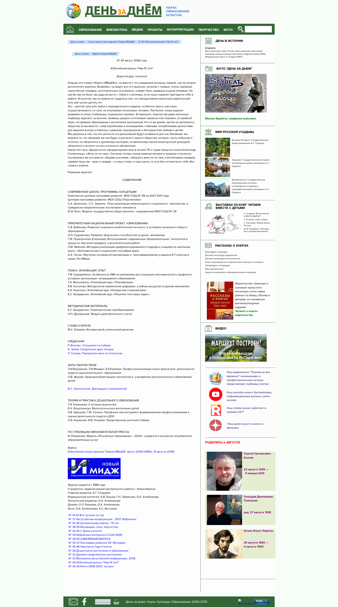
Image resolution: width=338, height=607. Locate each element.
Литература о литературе (217, 265)
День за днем (77, 42)
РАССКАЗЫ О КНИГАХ (231, 245)
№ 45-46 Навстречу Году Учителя (90, 546)
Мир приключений (214, 269)
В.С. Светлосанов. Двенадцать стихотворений (97, 388)
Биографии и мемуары (216, 252)
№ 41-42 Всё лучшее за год (86, 515)
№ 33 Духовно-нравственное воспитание (95, 554)
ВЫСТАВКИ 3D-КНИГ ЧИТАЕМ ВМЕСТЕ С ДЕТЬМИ (238, 206)
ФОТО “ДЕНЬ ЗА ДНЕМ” (234, 68)
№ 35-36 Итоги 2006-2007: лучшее (91, 566)
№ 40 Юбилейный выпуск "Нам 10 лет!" (159, 42)
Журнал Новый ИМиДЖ (104, 54)
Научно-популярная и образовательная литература (230, 272)
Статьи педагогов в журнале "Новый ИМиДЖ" (111, 42)
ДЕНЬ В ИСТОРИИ (229, 40)
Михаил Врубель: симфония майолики (230, 118)
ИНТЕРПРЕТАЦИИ (180, 29)
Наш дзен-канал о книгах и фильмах (245, 426)
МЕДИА (137, 29)
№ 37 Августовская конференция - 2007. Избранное (102, 519)
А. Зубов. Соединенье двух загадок (91, 349)
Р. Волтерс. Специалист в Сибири (89, 345)
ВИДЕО (220, 328)
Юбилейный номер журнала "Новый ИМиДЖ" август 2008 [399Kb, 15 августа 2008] (121, 451)
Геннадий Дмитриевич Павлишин (258, 498)
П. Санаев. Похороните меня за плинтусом (95, 353)
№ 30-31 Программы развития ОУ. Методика (96, 543)
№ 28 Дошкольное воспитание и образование (98, 550)
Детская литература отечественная (222, 259)
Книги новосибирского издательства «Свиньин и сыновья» (234, 262)
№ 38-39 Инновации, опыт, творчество (93, 527)
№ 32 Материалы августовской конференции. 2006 (101, 558)
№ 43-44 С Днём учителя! (85, 531)
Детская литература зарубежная (221, 255)
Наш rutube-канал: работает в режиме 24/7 (246, 410)
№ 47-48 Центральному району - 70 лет (93, 523)
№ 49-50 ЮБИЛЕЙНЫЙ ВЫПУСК (89, 539)
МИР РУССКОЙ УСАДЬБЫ (234, 132)
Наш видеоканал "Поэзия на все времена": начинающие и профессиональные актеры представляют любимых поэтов (248, 378)
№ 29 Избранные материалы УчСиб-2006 (95, 535)
